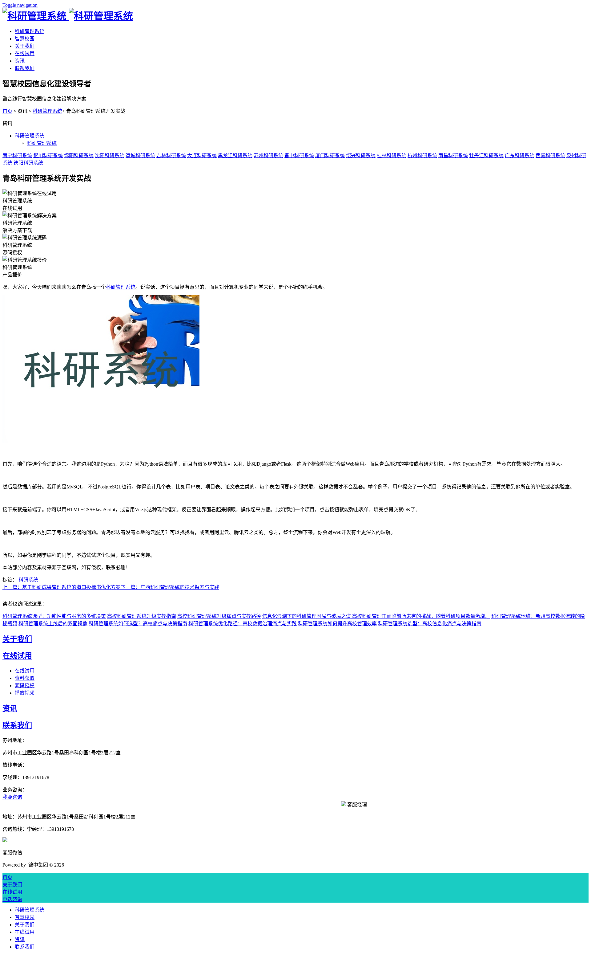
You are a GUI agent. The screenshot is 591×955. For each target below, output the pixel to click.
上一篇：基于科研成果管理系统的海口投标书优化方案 (61, 587)
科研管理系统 (29, 31)
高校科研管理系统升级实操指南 (141, 616)
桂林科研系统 (391, 155)
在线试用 (24, 53)
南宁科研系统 (17, 155)
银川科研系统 (48, 155)
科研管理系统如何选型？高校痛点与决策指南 (138, 623)
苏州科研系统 (268, 155)
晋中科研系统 (299, 155)
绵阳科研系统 (79, 155)
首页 (7, 111)
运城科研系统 (140, 155)
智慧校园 (24, 38)
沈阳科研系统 (109, 155)
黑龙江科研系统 (235, 155)
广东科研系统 (519, 155)
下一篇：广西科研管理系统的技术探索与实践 (170, 587)
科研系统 (28, 579)
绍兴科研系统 (361, 155)
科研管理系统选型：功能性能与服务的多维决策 (54, 616)
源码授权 (24, 685)
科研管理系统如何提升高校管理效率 (337, 623)
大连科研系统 (202, 155)
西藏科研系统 (550, 155)
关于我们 (24, 46)
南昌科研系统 (453, 155)
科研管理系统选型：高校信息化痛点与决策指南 (429, 623)
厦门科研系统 (330, 155)
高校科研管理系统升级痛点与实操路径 (219, 616)
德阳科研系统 (28, 162)
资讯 (20, 60)
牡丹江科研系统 (486, 155)
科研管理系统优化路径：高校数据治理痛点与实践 (242, 623)
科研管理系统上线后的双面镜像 (52, 623)
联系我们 (24, 68)
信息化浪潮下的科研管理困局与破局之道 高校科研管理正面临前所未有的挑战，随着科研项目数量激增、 (376, 616)
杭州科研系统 (422, 155)
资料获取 (24, 678)
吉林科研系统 (171, 155)
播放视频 (24, 693)
